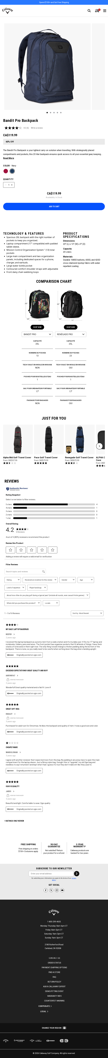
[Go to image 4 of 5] (57, 112)
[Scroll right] (99, 446)
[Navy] (12, 171)
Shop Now (37, 327)
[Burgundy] (5, 171)
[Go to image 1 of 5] (47, 112)
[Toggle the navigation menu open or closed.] (104, 10)
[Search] (89, 10)
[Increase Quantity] (11, 185)
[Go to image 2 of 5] (50, 112)
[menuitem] (97, 10)
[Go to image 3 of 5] (54, 112)
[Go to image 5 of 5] (61, 112)
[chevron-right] (76, 873)
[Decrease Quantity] (5, 185)
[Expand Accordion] (51, 1006)
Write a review (37, 128)
